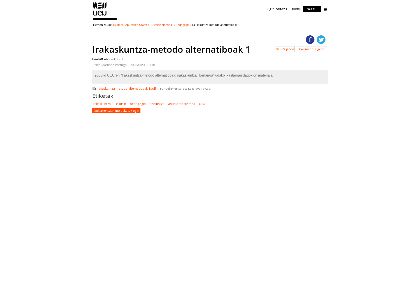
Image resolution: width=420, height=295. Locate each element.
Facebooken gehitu (310, 39)
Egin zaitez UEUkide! (284, 9)
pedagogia (138, 104)
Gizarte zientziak (162, 25)
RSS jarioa (287, 49)
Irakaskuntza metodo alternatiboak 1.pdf (126, 88)
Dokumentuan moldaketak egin (116, 110)
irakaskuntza (102, 104)
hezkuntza (157, 104)
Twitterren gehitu (321, 39)
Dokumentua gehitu (312, 49)
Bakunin (120, 104)
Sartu (312, 9)
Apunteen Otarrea (137, 25)
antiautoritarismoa (181, 104)
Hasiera (118, 25)
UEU (202, 104)
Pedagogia (182, 25)
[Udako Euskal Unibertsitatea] (100, 15)
